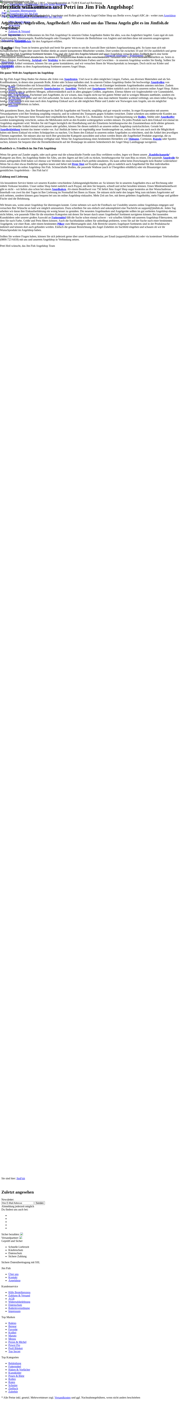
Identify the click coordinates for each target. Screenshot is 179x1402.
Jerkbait (37, 60)
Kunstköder (7, 66)
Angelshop (170, 15)
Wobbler (53, 60)
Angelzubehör (23, 41)
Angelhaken (59, 189)
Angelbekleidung (10, 129)
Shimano (133, 138)
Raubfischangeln (159, 154)
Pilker (61, 223)
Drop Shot (78, 164)
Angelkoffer (167, 116)
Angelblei (70, 88)
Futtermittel (59, 217)
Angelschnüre (52, 88)
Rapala (157, 138)
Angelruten (70, 79)
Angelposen (99, 88)
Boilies (142, 116)
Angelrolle (169, 157)
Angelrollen (157, 82)
